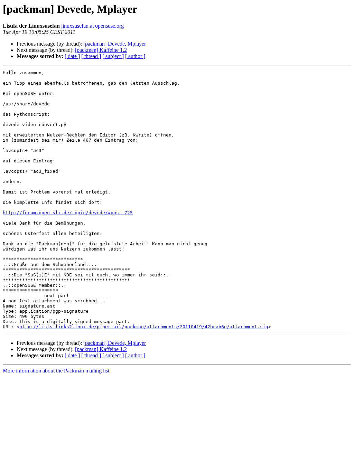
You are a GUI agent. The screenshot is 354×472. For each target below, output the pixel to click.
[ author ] (135, 56)
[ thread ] (91, 56)
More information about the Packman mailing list (56, 371)
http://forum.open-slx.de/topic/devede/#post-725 (68, 212)
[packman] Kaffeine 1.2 (101, 50)
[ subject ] (113, 56)
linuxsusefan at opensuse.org (92, 26)
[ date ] (72, 56)
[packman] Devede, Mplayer (114, 44)
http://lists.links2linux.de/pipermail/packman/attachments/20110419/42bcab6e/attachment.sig (143, 326)
